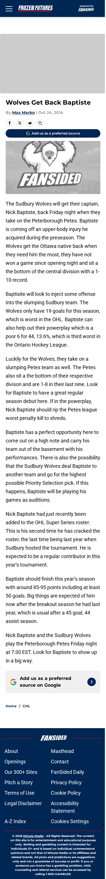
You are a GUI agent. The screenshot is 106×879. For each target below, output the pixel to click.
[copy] (40, 123)
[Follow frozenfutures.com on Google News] (91, 682)
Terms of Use (19, 793)
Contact (60, 762)
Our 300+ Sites (21, 772)
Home (11, 706)
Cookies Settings (70, 821)
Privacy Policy (66, 782)
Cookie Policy (66, 793)
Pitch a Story (19, 782)
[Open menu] (9, 8)
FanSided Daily (67, 772)
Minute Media (33, 836)
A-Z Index (15, 821)
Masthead (62, 751)
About (11, 751)
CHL (26, 706)
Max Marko (23, 112)
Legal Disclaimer (23, 803)
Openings (15, 762)
